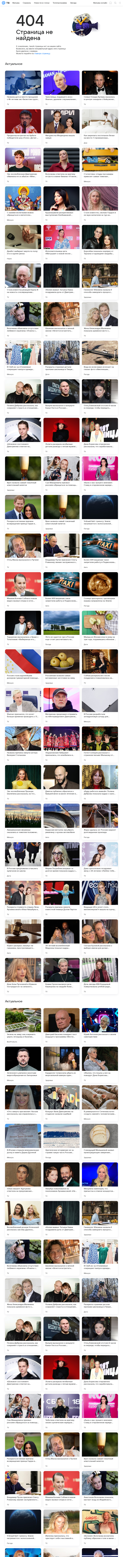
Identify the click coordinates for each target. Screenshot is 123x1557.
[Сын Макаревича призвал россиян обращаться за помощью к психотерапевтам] (61, 474)
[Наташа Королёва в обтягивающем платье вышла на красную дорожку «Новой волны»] (23, 1130)
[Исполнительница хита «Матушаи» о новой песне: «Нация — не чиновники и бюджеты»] (61, 243)
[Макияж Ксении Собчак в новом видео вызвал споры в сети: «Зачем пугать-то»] (23, 590)
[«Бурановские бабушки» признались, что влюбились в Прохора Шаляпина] (61, 744)
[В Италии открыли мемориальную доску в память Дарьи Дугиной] (23, 1373)
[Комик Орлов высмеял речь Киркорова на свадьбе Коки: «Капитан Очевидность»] (61, 976)
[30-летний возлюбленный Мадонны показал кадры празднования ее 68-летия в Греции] (61, 937)
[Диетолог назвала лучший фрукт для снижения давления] (61, 1053)
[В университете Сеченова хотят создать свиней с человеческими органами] (100, 1335)
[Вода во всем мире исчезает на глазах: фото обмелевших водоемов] (100, 359)
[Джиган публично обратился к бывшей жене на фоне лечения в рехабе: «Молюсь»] (61, 783)
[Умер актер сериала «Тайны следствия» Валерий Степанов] (61, 1130)
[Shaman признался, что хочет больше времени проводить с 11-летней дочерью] (23, 706)
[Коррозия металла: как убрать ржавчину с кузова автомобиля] (61, 822)
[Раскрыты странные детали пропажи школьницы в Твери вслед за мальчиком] (61, 359)
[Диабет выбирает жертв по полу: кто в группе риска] (23, 243)
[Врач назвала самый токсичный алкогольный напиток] (23, 474)
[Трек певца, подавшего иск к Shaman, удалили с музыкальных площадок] (61, 89)
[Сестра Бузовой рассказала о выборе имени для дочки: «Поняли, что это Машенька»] (100, 937)
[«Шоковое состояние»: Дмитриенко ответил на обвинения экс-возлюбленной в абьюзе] (23, 436)
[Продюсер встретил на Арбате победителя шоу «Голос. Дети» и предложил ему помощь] (23, 127)
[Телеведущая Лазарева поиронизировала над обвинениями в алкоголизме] (100, 1015)
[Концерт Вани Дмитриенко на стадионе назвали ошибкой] (61, 1335)
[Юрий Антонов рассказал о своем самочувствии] (100, 1258)
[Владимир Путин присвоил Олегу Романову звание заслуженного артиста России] (61, 552)
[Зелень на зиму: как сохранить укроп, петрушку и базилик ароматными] (23, 1258)
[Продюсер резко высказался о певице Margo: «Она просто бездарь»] (23, 1092)
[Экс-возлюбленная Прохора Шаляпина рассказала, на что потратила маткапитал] (23, 783)
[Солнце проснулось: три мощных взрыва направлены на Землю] (100, 590)
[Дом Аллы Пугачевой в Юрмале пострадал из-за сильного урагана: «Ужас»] (23, 976)
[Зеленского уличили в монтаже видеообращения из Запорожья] (23, 1296)
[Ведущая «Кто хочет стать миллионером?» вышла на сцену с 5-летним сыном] (100, 899)
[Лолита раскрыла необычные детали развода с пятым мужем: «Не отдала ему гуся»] (61, 436)
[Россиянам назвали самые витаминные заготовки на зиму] (61, 667)
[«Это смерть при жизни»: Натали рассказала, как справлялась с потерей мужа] (23, 1335)
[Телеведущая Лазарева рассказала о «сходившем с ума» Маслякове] (23, 1207)
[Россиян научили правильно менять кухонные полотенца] (100, 1092)
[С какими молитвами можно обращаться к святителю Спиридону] (23, 204)
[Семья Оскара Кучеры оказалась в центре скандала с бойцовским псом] (100, 89)
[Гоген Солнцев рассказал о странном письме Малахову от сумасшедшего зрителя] (100, 744)
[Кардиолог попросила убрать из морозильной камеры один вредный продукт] (61, 1296)
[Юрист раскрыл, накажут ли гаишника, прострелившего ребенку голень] (23, 937)
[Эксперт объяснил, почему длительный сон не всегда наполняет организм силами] (100, 1169)
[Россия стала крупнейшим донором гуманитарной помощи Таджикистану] (23, 667)
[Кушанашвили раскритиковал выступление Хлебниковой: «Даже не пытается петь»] (61, 204)
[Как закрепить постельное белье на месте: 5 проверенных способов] (100, 127)
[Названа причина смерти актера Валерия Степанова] (23, 744)
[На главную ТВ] (7, 3)
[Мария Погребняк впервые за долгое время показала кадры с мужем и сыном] (61, 860)
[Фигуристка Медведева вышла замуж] (61, 127)
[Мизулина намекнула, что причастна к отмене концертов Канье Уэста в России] (100, 1412)
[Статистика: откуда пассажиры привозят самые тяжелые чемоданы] (100, 166)
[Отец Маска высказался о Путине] (23, 552)
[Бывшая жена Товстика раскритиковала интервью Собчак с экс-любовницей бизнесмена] (23, 1015)
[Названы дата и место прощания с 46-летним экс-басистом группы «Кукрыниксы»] (23, 89)
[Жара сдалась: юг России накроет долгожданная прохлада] (100, 822)
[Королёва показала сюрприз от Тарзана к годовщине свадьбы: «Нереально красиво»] (100, 243)
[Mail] (3, 3)
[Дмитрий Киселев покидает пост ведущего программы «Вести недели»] (61, 1258)
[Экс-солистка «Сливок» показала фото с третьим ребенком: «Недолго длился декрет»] (100, 1130)
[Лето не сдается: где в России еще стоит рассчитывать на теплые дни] (61, 629)
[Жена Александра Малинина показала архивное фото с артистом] (100, 320)
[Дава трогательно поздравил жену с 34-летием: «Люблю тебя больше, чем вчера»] (100, 860)
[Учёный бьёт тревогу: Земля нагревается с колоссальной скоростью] (100, 513)
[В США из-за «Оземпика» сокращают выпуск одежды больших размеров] (23, 359)
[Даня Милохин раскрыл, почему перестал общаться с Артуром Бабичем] (23, 1169)
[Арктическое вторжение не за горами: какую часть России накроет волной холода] (61, 1373)
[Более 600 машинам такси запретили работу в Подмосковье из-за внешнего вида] (100, 552)
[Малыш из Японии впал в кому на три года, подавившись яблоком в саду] (100, 629)
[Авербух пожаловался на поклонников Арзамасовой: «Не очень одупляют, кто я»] (61, 1412)
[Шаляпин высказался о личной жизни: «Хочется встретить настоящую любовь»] (61, 320)
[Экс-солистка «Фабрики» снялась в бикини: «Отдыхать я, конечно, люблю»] (61, 1169)
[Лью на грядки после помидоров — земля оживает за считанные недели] (61, 1092)
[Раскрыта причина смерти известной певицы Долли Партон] (61, 899)
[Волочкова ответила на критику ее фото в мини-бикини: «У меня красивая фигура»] (61, 166)
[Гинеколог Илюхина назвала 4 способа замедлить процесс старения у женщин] (100, 282)
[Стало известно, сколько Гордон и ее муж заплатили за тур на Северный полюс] (100, 204)
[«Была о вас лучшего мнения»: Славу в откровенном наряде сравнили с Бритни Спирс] (100, 474)
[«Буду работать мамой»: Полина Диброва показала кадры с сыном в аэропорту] (100, 783)
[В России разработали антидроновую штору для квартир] (100, 706)
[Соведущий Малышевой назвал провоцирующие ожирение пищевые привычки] (100, 1373)
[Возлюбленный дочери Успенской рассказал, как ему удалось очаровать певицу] (23, 1450)
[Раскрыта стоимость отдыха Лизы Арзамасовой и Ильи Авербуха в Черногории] (23, 899)
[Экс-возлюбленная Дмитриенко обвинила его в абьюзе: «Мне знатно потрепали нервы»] (23, 166)
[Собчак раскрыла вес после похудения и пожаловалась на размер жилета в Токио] (100, 667)
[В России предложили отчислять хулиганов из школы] (23, 860)
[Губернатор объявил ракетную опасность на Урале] (23, 1053)
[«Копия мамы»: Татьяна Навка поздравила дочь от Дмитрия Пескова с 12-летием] (61, 282)
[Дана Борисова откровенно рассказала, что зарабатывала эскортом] (100, 436)
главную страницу (42, 53)
